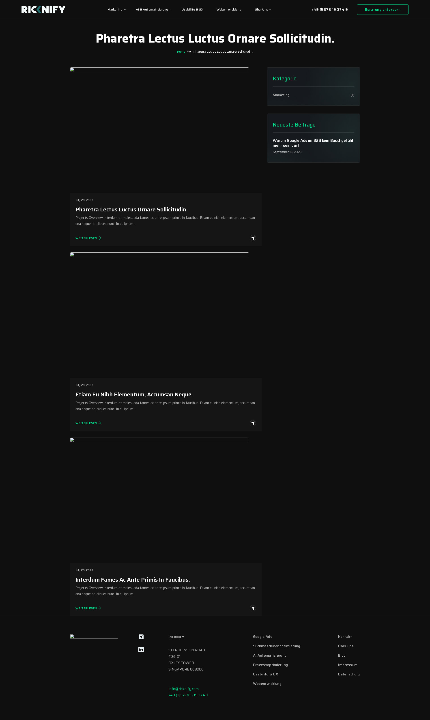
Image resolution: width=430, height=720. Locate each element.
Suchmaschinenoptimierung (276, 646)
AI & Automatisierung (152, 9)
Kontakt (345, 636)
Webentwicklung (229, 9)
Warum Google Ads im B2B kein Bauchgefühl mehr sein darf (313, 143)
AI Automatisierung (270, 655)
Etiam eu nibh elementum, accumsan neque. (134, 394)
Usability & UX (192, 9)
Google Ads (262, 636)
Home (181, 51)
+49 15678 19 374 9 (330, 9)
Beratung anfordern (382, 9)
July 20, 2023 (84, 200)
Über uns (261, 9)
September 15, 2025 (287, 152)
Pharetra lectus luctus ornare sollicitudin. (131, 209)
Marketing (115, 9)
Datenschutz (349, 674)
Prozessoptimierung (270, 665)
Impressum (347, 665)
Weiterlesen (86, 238)
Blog (342, 655)
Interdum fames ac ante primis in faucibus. (132, 580)
